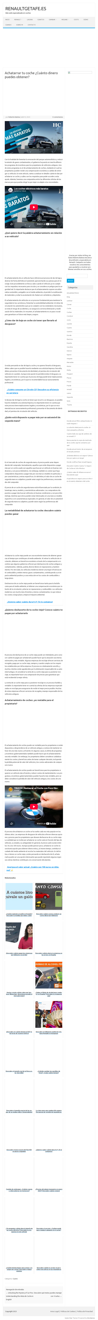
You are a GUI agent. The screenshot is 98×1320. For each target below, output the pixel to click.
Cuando (8, 25)
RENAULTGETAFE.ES (25, 8)
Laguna (30, 19)
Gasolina (70, 347)
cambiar (69, 300)
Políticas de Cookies (68, 1311)
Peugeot (70, 374)
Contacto (32, 25)
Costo (76, 19)
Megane (65, 19)
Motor (69, 366)
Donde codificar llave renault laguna (79, 462)
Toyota (69, 405)
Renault (17, 19)
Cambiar (52, 19)
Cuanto (15, 1279)
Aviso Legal (54, 1311)
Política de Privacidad (85, 1311)
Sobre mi (19, 25)
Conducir (70, 316)
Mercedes (70, 362)
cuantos (69, 331)
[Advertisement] (49, 47)
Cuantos (40, 19)
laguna (69, 354)
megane (69, 358)
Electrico (70, 339)
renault (69, 389)
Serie (68, 401)
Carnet (69, 304)
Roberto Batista (14, 117)
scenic (69, 393)
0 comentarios (57, 117)
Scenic (86, 19)
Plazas (69, 378)
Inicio (7, 19)
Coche (69, 308)
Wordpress (91, 1318)
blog (68, 297)
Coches (69, 312)
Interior (69, 351)
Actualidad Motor (73, 293)
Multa (69, 370)
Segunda (70, 397)
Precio (69, 381)
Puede (69, 385)
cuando (69, 324)
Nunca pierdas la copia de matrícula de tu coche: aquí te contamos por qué (79, 442)
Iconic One (68, 1318)
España (69, 343)
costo (69, 320)
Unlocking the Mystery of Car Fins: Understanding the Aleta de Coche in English (19, 1296)
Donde (69, 335)
